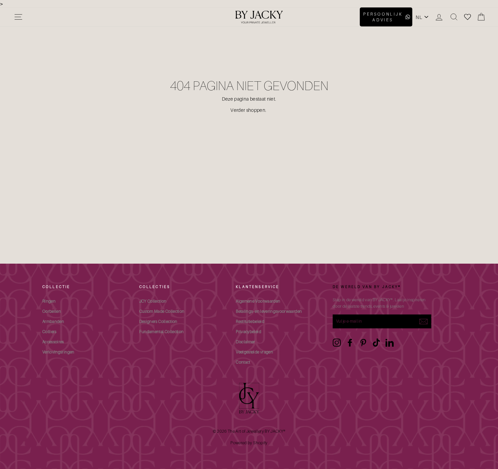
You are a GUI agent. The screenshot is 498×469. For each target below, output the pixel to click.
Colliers (49, 331)
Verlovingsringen (58, 351)
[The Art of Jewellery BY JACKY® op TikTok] (376, 343)
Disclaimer (245, 341)
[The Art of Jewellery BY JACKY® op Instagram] (337, 343)
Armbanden (53, 321)
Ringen (49, 301)
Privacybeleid (248, 331)
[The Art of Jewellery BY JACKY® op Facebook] (350, 343)
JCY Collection (153, 301)
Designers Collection (158, 321)
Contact (243, 362)
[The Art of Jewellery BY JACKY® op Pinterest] (363, 343)
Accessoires (53, 341)
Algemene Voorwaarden (258, 301)
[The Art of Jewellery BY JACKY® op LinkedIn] (390, 343)
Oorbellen (51, 311)
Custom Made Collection (162, 311)
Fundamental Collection (161, 331)
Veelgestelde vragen (254, 351)
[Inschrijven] (423, 322)
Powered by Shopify (248, 442)
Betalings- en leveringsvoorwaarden (269, 311)
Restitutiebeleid (250, 321)
